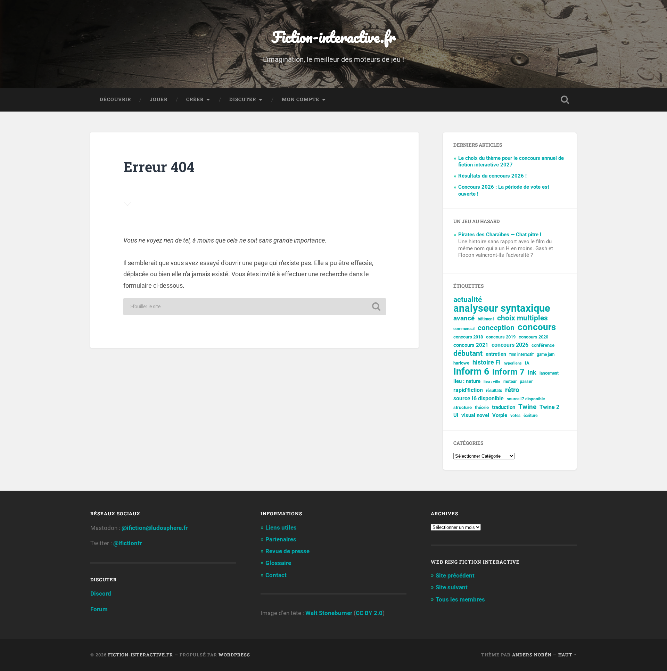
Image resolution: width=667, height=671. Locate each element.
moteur (510, 381)
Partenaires (280, 539)
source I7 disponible (526, 398)
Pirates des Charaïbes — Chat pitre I (499, 234)
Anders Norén (532, 654)
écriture (530, 415)
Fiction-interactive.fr (334, 36)
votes (515, 415)
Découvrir (115, 99)
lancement (549, 373)
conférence (543, 345)
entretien (496, 354)
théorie (482, 407)
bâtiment (486, 319)
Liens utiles (281, 527)
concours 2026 (510, 345)
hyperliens (513, 363)
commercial (464, 328)
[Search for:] (254, 306)
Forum (99, 609)
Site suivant (452, 587)
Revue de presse (287, 551)
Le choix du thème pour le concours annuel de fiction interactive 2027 (511, 161)
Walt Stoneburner (328, 612)
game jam (545, 354)
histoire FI (486, 362)
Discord (100, 593)
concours (537, 327)
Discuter (242, 99)
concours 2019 (501, 336)
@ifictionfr (127, 543)
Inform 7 (508, 372)
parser (526, 381)
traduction (503, 407)
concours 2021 (470, 345)
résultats (494, 390)
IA (527, 363)
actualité (467, 300)
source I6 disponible (478, 398)
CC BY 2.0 (369, 612)
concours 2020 (533, 336)
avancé (464, 318)
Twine (527, 407)
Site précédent (455, 575)
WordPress (234, 654)
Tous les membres (460, 599)
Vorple (499, 415)
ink (532, 372)
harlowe (461, 363)
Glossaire (278, 562)
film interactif (521, 354)
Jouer (158, 99)
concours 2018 (468, 336)
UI (455, 415)
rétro (512, 390)
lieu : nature (466, 381)
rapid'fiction (468, 390)
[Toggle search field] (565, 100)
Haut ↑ (567, 654)
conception (496, 328)
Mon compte (300, 99)
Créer (195, 99)
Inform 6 (471, 372)
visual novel (475, 415)
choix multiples (522, 318)
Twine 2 (549, 407)
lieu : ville (492, 381)
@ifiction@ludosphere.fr (155, 527)
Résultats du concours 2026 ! (492, 176)
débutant (468, 354)
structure (462, 407)
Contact (276, 575)
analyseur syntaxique (501, 308)
